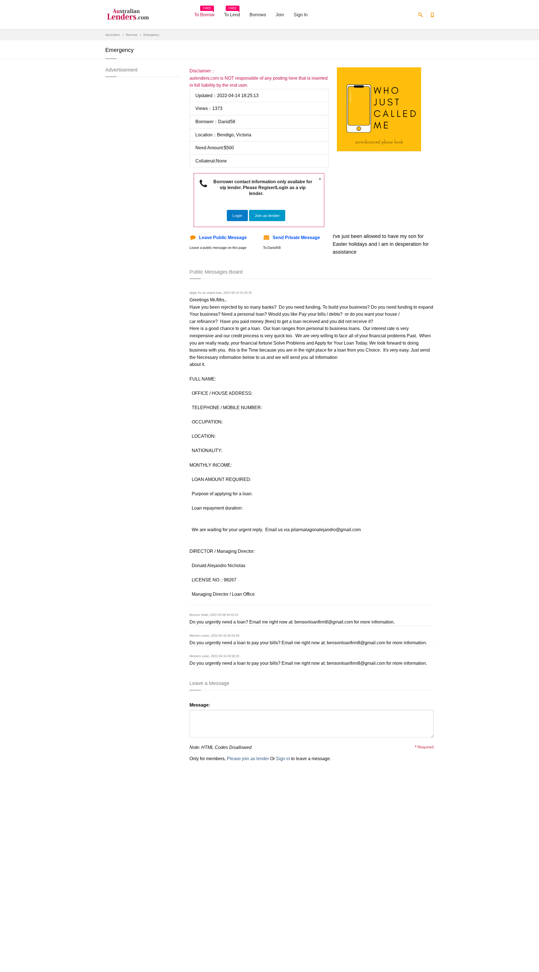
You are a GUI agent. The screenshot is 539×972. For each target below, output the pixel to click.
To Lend (232, 13)
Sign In (301, 14)
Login (237, 215)
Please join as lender (248, 758)
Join (280, 14)
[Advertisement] (384, 191)
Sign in (283, 758)
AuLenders (112, 34)
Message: (199, 705)
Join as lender (267, 215)
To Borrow (204, 13)
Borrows (258, 14)
